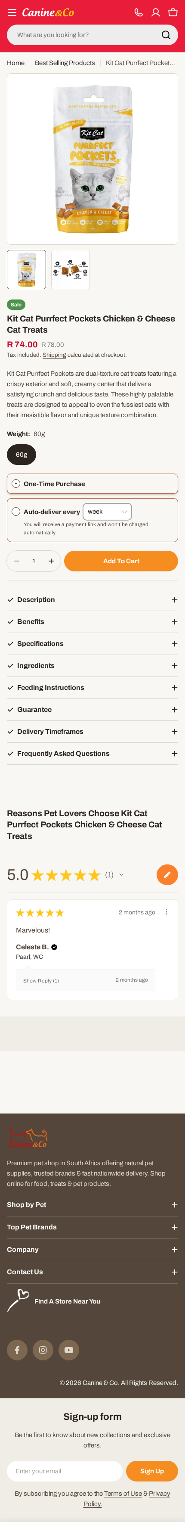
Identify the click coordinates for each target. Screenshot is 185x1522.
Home (16, 62)
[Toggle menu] (12, 12)
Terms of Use (123, 1493)
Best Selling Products (65, 62)
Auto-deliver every (53, 511)
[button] (121, 875)
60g (21, 454)
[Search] (166, 35)
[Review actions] (166, 912)
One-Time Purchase (54, 483)
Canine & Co (100, 1382)
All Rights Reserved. (149, 1382)
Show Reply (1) (41, 981)
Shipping (54, 355)
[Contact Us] (138, 12)
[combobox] (92, 35)
